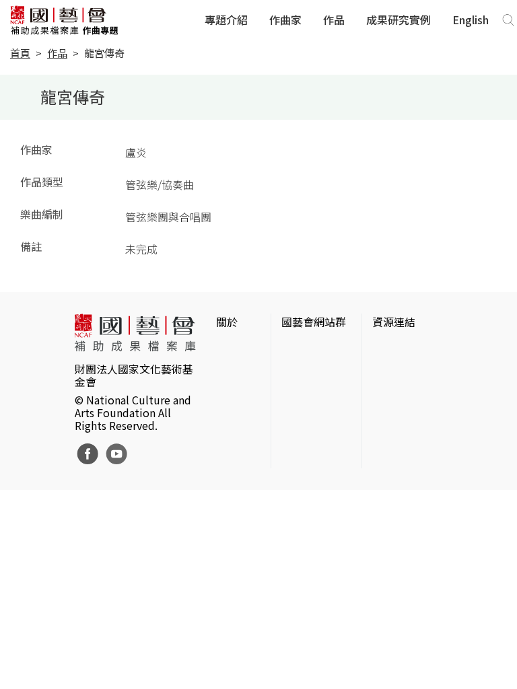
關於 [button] (227, 322)
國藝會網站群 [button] (313, 322)
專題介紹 (226, 19)
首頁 (20, 53)
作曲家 (285, 19)
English (470, 19)
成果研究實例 (398, 19)
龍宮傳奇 (104, 53)
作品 (334, 19)
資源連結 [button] (393, 322)
